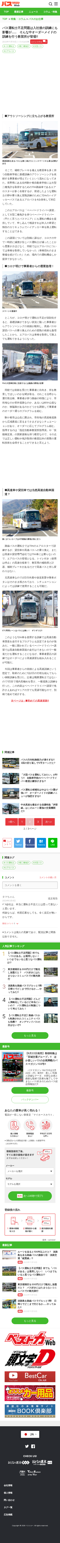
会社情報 (8, 1485)
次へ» (48, 821)
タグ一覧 (8, 1507)
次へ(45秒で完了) (30, 1195)
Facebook (33, 1446)
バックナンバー (30, 1099)
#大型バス (37, 46)
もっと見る (30, 1035)
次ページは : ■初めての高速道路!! (30, 700)
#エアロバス (9, 51)
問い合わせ (9, 1500)
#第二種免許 (23, 46)
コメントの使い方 (47, 877)
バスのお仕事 (36, 18)
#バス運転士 (9, 46)
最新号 (30, 1090)
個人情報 (8, 1493)
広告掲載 (8, 1514)
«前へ (11, 821)
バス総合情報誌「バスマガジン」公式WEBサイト (11, 3)
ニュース (33, 11)
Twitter (27, 1446)
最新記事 (18, 11)
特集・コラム (18, 18)
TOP (6, 11)
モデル (9, 1178)
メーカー (10, 1165)
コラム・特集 (50, 11)
